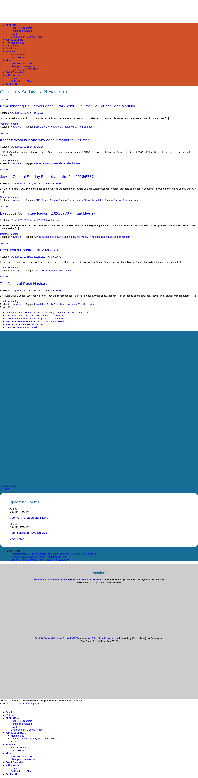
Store (14, 48)
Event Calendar (14, 72)
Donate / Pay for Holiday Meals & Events (33, 738)
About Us (10, 718)
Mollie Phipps (84, 200)
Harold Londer (41, 126)
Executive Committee (63, 236)
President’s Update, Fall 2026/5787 (30, 250)
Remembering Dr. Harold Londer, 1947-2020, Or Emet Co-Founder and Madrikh (67, 106)
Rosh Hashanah (68, 304)
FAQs (14, 33)
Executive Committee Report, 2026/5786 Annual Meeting (48, 213)
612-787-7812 (7, 489)
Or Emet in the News (22, 81)
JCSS (37, 200)
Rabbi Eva (106, 236)
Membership (17, 42)
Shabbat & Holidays (21, 63)
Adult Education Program (87, 579)
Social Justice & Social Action (26, 36)
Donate (15, 45)
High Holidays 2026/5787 (24, 69)
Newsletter (16, 78)
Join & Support (14, 39)
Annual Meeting (42, 236)
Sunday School (19, 54)
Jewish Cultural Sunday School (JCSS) (57, 638)
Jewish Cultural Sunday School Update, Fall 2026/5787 (47, 177)
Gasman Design (15, 704)
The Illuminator (85, 126)
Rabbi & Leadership (21, 720)
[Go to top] (1, 707)
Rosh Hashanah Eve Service (28, 532)
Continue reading (11, 123)
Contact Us (11, 84)
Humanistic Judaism (21, 723)
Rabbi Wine (69, 126)
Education (11, 51)
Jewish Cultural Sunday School (58, 200)
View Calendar (17, 539)
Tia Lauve (38, 112)
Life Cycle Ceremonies (23, 66)
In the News (12, 75)
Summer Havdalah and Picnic (28, 517)
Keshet (38, 163)
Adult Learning (18, 57)
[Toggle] (18, 718)
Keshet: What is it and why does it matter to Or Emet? (45, 140)
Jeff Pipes (82, 236)
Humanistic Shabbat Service (50, 579)
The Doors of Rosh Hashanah (25, 284)
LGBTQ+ (48, 163)
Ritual (8, 60)
